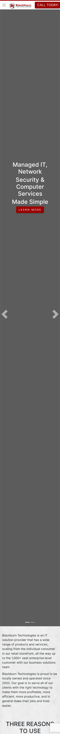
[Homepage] (20, 5)
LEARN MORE (30, 209)
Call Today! (47, 5)
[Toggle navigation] (4, 5)
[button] (4, 314)
